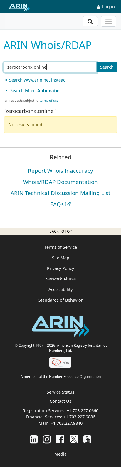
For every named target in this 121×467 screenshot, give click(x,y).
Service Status (60, 392)
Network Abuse (60, 279)
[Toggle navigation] (108, 21)
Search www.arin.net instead (37, 80)
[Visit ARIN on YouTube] (87, 439)
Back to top (60, 231)
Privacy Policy (60, 268)
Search (107, 67)
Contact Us (60, 401)
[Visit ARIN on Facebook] (60, 439)
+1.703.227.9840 (67, 423)
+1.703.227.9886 (79, 416)
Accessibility (60, 289)
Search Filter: (34, 90)
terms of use (48, 100)
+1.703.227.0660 (82, 410)
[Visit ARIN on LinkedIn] (34, 439)
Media (60, 454)
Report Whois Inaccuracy (60, 170)
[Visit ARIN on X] (74, 439)
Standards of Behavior (60, 300)
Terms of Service (60, 247)
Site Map (60, 257)
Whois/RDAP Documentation (60, 181)
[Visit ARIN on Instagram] (47, 439)
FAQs (57, 204)
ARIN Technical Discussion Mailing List (60, 193)
